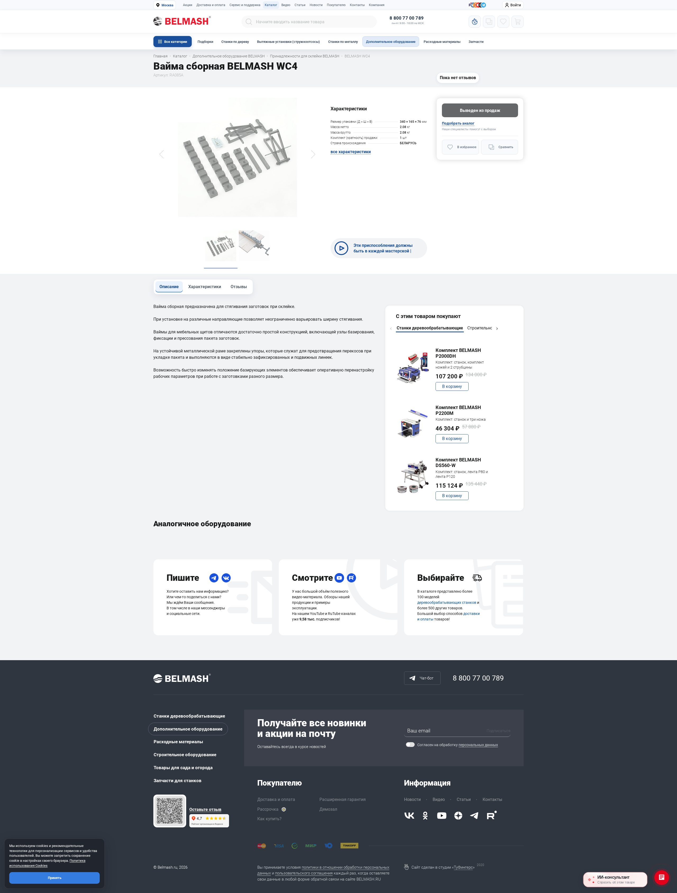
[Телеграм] (483, 5)
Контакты (357, 5)
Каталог (271, 5)
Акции (187, 5)
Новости (316, 5)
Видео (285, 5)
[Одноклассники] (425, 816)
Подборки (205, 42)
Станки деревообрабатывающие (189, 716)
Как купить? (269, 818)
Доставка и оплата (210, 5)
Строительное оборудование (185, 754)
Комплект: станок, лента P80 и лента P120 (462, 474)
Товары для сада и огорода (183, 767)
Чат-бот (426, 678)
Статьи (300, 5)
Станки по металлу (343, 42)
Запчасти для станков (178, 780)
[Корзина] (517, 22)
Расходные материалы (442, 42)
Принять (54, 878)
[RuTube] (351, 578)
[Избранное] (503, 22)
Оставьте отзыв (205, 809)
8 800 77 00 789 (407, 18)
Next (497, 328)
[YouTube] (339, 578)
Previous (391, 328)
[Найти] (249, 21)
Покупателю (336, 5)
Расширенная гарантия (342, 799)
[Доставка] (477, 578)
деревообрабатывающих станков (446, 602)
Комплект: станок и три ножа (461, 419)
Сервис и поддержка (245, 5)
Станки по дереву (235, 42)
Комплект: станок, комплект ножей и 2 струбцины (460, 364)
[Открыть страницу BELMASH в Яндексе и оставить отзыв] (169, 811)
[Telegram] (214, 578)
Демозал (328, 809)
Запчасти (476, 42)
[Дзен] (458, 816)
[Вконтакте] (409, 816)
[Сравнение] (489, 22)
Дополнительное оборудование (390, 42)
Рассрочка (267, 809)
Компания (377, 5)
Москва (167, 5)
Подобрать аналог (458, 123)
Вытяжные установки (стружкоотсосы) (288, 42)
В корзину (452, 386)
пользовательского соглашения (304, 873)
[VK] (226, 578)
